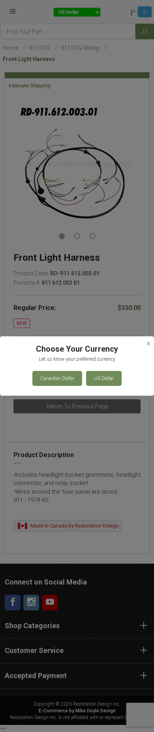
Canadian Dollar (57, 378)
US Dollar (104, 378)
